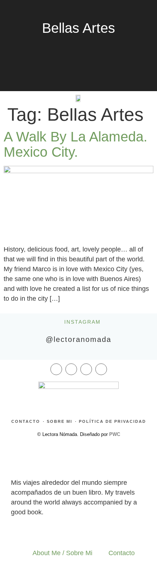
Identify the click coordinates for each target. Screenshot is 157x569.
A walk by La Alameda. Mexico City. (76, 144)
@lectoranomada (78, 339)
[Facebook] (56, 369)
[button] (17, 96)
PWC (114, 434)
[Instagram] (71, 369)
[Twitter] (86, 369)
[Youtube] (101, 369)
